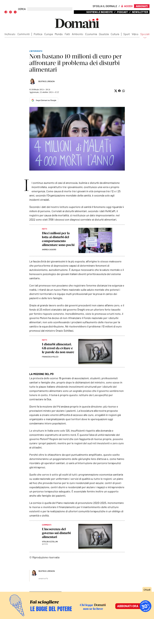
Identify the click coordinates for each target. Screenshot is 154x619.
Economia (91, 34)
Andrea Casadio (49, 249)
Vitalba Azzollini (50, 541)
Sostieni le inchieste (99, 11)
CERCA (22, 9)
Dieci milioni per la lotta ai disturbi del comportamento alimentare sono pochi (58, 239)
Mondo (59, 34)
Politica (38, 34)
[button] (115, 91)
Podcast (122, 11)
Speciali (144, 34)
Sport (126, 34)
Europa (48, 34)
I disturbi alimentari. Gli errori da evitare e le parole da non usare (58, 348)
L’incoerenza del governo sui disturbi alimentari (56, 533)
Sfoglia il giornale (105, 6)
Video (135, 34)
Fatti (67, 34)
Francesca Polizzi (50, 357)
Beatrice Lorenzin (46, 81)
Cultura (115, 34)
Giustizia (104, 34)
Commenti (23, 34)
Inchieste (10, 34)
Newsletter (140, 11)
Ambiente (77, 34)
